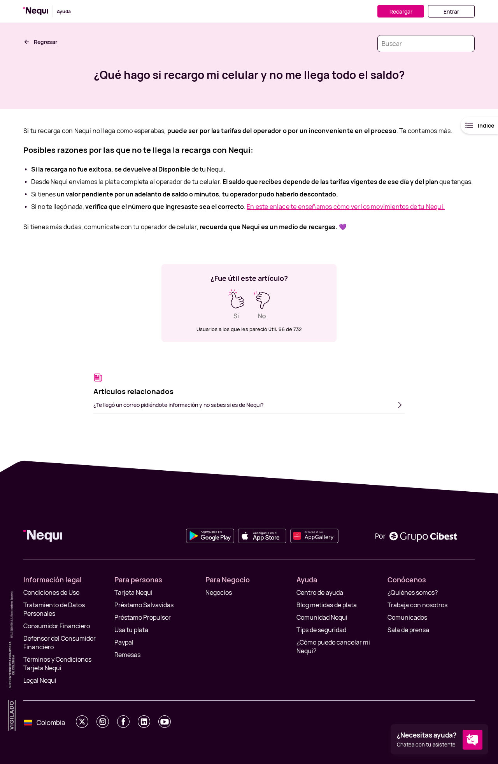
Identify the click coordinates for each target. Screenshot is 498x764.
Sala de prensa (408, 630)
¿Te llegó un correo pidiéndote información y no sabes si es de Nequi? (178, 404)
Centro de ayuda (319, 592)
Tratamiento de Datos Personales (54, 609)
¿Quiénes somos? (413, 592)
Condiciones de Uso (51, 592)
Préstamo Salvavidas (144, 605)
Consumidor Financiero (56, 626)
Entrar (451, 11)
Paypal (123, 642)
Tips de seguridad (321, 630)
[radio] (236, 304)
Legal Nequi (39, 680)
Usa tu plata (131, 630)
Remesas (127, 654)
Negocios (218, 592)
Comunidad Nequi (321, 617)
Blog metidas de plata (326, 605)
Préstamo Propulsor (142, 617)
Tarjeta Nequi (133, 592)
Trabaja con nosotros (417, 605)
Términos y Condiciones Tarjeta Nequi (57, 663)
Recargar (400, 11)
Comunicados (407, 617)
